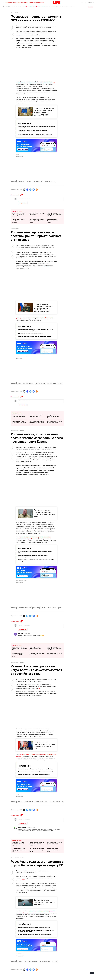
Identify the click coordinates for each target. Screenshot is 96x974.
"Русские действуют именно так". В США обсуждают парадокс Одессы (19, 214)
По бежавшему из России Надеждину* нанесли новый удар (19, 416)
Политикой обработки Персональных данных (36, 6)
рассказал (19, 35)
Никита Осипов (20, 796)
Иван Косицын (20, 582)
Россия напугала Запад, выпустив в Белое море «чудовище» (18, 863)
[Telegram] (30, 189)
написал (46, 267)
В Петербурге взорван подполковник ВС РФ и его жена (18, 655)
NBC (39, 688)
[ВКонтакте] (33, 189)
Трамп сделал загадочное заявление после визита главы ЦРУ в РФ (54, 214)
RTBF (23, 899)
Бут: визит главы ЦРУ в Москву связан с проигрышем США (19, 423)
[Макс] (27, 189)
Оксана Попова (20, 156)
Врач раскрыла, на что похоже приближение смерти (54, 422)
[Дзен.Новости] (24, 189)
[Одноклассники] (36, 189)
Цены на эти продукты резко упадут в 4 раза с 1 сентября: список (37, 221)
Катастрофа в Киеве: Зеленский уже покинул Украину (53, 221)
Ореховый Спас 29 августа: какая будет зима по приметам (18, 221)
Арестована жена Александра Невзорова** (37, 213)
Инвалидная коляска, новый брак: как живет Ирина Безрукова (37, 863)
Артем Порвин (20, 358)
